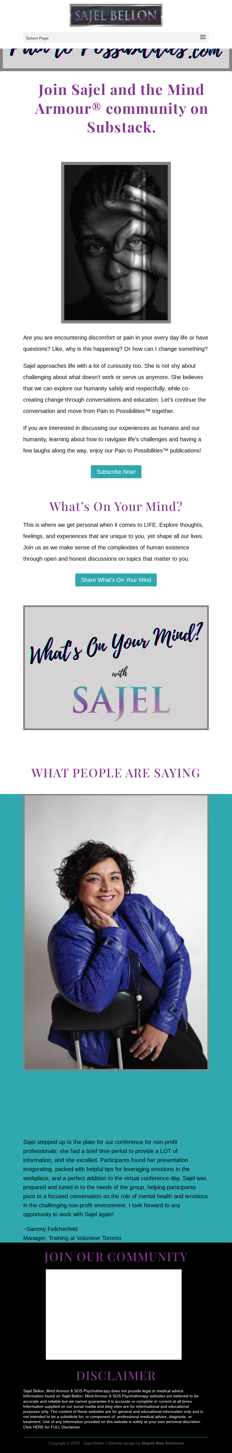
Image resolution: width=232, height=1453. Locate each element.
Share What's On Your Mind (116, 580)
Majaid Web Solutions (163, 1443)
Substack (119, 126)
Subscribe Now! (116, 472)
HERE (38, 1427)
